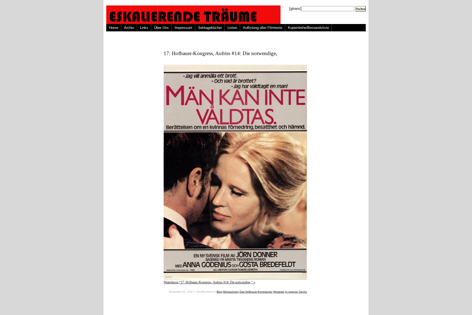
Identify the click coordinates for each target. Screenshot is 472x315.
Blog (219, 291)
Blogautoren (231, 291)
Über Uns (161, 28)
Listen (232, 28)
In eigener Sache (296, 291)
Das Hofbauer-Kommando (256, 291)
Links (144, 28)
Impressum (183, 28)
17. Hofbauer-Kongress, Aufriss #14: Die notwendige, (220, 53)
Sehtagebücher (210, 28)
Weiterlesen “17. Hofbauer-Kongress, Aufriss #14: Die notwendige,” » (209, 282)
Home (113, 28)
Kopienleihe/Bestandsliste (308, 28)
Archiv (129, 28)
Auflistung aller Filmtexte (262, 28)
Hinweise (278, 291)
